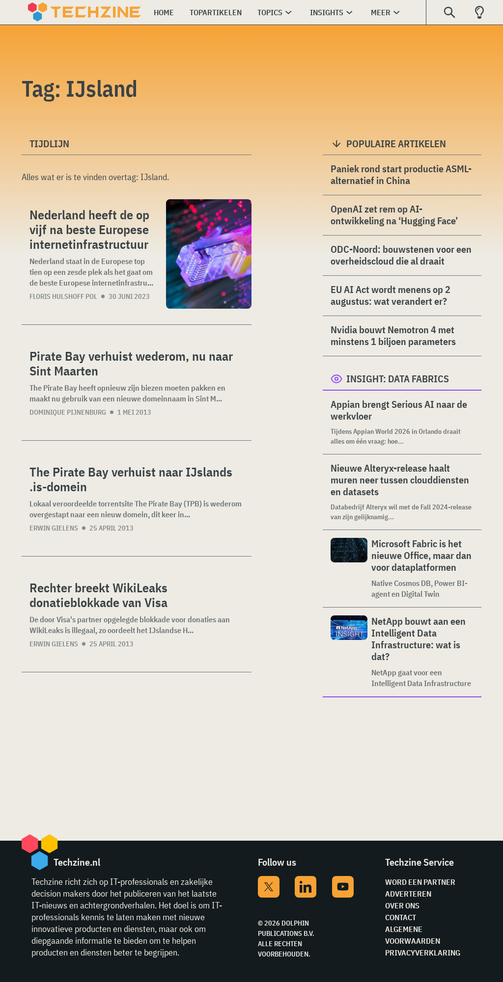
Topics (269, 12)
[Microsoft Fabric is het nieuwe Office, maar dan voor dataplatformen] (349, 568)
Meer (381, 12)
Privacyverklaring (422, 952)
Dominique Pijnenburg (67, 412)
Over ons (402, 905)
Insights (326, 12)
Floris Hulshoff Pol (63, 296)
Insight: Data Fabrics (397, 378)
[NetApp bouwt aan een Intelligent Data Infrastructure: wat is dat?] (349, 652)
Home (164, 12)
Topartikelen (216, 12)
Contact (400, 917)
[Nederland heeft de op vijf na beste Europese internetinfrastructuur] (209, 254)
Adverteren (408, 894)
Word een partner (420, 882)
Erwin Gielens (53, 528)
